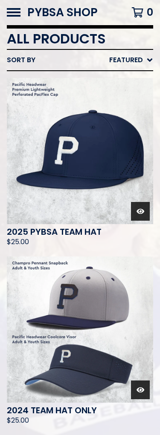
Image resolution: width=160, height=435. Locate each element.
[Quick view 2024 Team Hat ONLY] (140, 389)
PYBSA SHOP (62, 12)
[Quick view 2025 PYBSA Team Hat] (140, 211)
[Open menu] (13, 12)
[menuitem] (80, 60)
